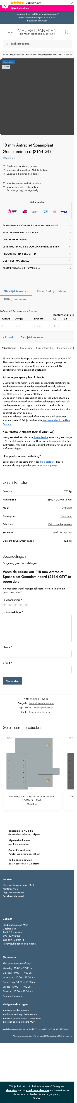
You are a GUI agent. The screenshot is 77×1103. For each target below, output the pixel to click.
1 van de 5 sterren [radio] (5, 605)
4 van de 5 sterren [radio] (21, 605)
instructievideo (30, 311)
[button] (67, 32)
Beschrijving (26, 348)
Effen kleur (66, 516)
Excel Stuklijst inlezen (52, 291)
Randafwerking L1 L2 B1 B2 (20, 232)
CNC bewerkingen (15, 239)
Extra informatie (44, 348)
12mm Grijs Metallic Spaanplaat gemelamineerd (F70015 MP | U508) (32, 798)
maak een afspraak (37, 1090)
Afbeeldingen (9, 348)
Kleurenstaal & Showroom (21, 268)
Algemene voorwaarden (22, 1036)
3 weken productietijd (42, 707)
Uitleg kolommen (16, 299)
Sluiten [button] (37, 1098)
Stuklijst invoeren (16, 291)
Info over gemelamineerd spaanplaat (22, 1018)
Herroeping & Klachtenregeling (59, 1036)
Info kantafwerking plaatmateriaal (20, 1014)
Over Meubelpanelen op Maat (18, 885)
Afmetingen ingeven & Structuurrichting (30, 225)
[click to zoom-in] (38, 96)
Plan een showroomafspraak (18, 963)
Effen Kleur (31, 54)
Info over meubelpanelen (16, 1010)
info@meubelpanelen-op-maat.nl (19, 943)
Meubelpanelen (17, 54)
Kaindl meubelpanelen (60, 524)
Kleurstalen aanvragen (37, 20)
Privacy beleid (39, 1036)
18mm (28, 707)
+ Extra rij (8, 337)
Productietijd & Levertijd (19, 254)
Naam (7, 647)
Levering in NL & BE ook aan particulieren (31, 246)
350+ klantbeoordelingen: (37, 17)
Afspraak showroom (13, 892)
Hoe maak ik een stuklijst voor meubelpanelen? (37, 14)
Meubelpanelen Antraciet (49, 54)
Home (5, 54)
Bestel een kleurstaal (13, 896)
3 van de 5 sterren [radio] (15, 605)
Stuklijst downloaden (32, 337)
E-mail (7, 663)
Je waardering (12, 600)
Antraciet (67, 508)
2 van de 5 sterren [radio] (10, 605)
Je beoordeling (13, 612)
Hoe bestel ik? (48, 461)
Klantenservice (10, 889)
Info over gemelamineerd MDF (19, 1021)
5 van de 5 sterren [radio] (26, 605)
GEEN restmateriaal (16, 260)
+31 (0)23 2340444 (13, 940)
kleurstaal (11, 1090)
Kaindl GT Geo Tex (62, 532)
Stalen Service (40, 437)
